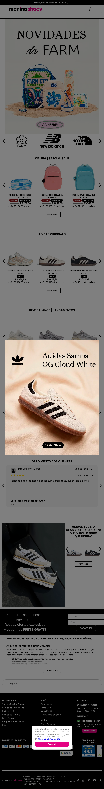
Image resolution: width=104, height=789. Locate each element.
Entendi (52, 744)
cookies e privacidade (49, 738)
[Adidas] (52, 398)
